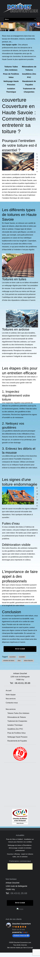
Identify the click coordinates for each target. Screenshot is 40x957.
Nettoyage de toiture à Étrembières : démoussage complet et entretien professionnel (20, 847)
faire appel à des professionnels (24, 591)
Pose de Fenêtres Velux (16, 733)
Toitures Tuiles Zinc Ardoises (18, 713)
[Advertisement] (20, 784)
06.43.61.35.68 (19, 893)
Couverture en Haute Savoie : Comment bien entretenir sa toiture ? (19, 118)
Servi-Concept (28, 947)
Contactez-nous (12, 703)
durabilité (22, 657)
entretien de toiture (8, 660)
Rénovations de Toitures (16, 717)
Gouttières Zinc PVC (15, 729)
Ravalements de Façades (17, 741)
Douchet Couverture (21, 924)
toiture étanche (28, 660)
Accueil (8, 690)
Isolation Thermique (15, 725)
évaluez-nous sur (20, 935)
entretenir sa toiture (23, 186)
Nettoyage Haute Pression (17, 737)
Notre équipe (11, 695)
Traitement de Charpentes (17, 721)
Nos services (11, 699)
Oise (19, 660)
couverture (12, 657)
